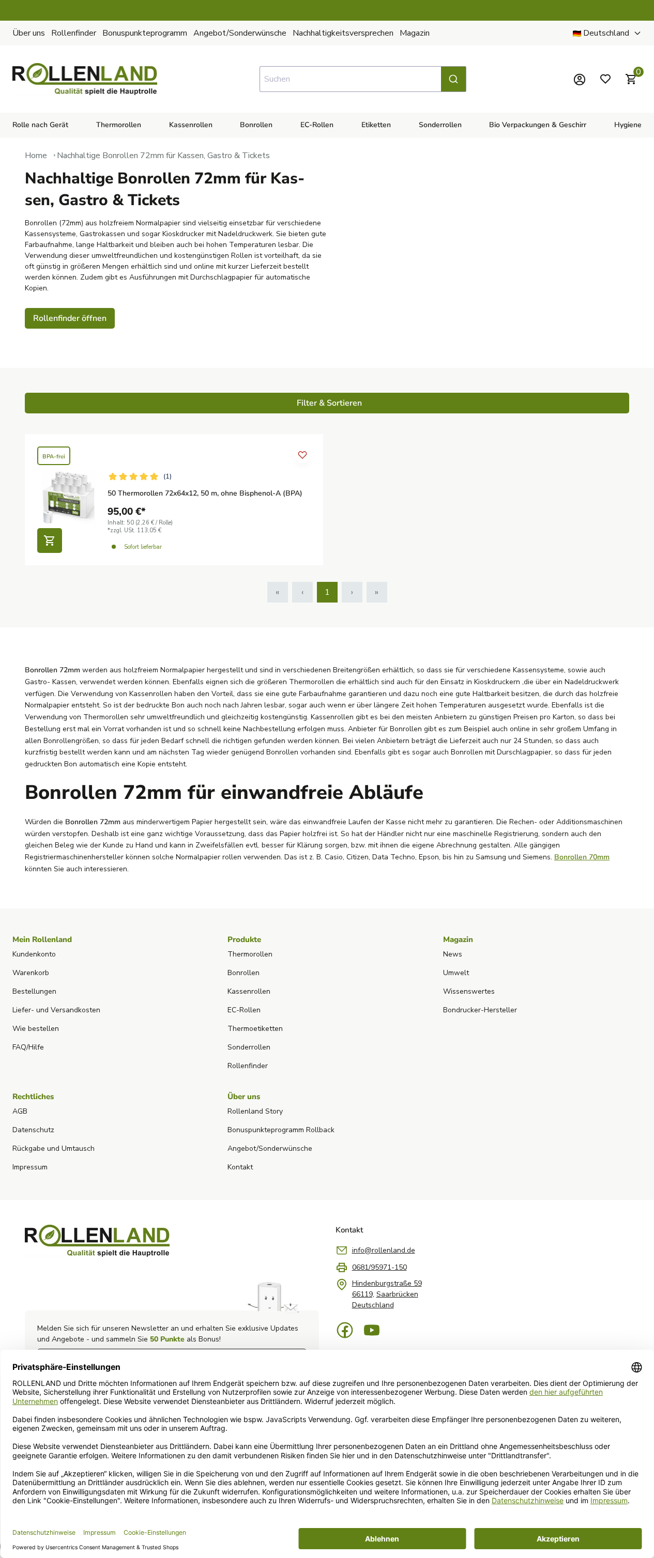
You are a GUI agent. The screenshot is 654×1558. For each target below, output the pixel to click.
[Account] (579, 79)
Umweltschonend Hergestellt (506, 10)
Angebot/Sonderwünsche (239, 33)
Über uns (28, 33)
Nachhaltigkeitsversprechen (343, 33)
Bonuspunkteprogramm (144, 33)
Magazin (415, 33)
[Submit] (453, 79)
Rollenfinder (73, 33)
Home (36, 155)
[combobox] (363, 79)
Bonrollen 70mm (582, 857)
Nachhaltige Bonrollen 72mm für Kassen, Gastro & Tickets (163, 155)
